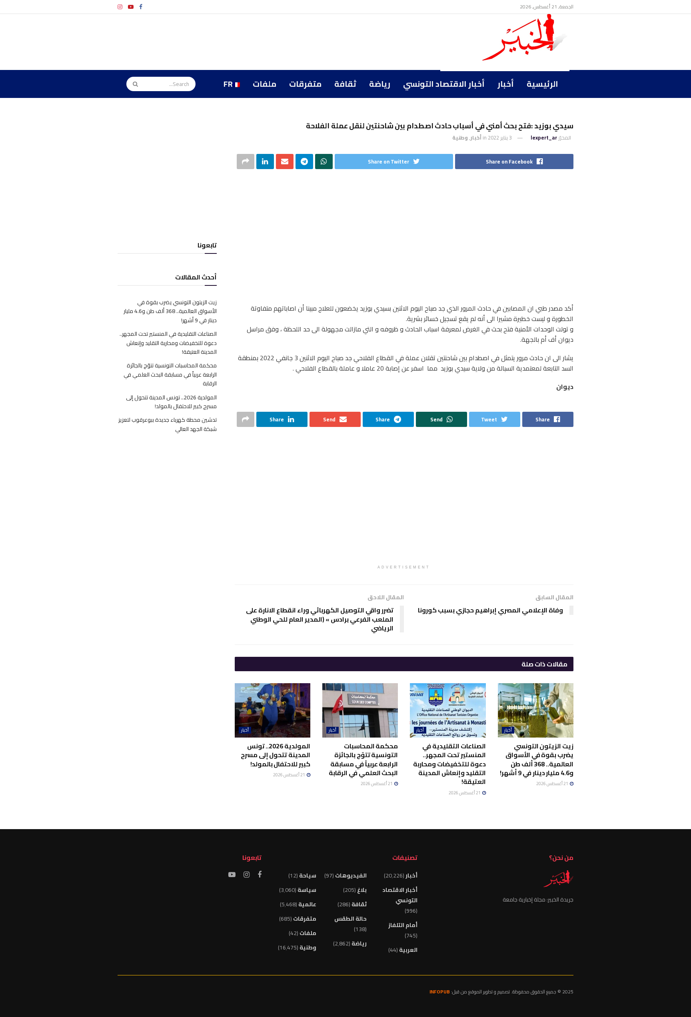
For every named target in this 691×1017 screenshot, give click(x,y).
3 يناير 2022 (500, 137)
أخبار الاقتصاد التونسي (444, 83)
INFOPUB (439, 991)
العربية (408, 950)
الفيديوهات (351, 875)
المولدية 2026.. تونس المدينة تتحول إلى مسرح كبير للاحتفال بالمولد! (275, 755)
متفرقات (305, 83)
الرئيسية (542, 83)
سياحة (307, 875)
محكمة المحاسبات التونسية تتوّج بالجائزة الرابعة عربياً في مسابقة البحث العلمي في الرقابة (363, 759)
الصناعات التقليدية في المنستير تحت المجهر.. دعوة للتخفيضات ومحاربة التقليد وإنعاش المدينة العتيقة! (449, 764)
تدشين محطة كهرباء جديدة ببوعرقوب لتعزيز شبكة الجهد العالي (167, 424)
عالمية (307, 904)
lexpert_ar (544, 137)
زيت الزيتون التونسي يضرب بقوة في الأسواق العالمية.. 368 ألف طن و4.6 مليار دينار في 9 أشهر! (536, 759)
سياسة (307, 890)
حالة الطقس (350, 918)
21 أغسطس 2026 (552, 784)
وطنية (460, 137)
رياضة (379, 83)
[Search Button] (132, 84)
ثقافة (345, 83)
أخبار (505, 83)
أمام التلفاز (402, 925)
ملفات (264, 83)
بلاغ (362, 890)
